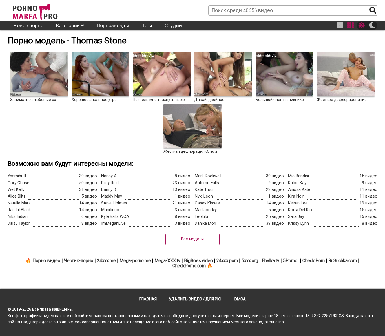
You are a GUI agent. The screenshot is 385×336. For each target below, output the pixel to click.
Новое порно (28, 25)
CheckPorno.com (189, 265)
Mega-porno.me (135, 260)
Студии (173, 25)
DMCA (240, 299)
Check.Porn (313, 260)
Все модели (192, 239)
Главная (148, 299)
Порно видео (46, 260)
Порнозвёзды (112, 25)
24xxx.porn (227, 260)
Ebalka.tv (270, 260)
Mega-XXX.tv (167, 260)
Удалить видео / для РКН (195, 299)
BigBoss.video (198, 260)
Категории (68, 25)
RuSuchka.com (342, 260)
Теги (147, 25)
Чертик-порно (78, 260)
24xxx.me (106, 260)
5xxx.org (250, 260)
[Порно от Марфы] (43, 10)
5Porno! (291, 260)
